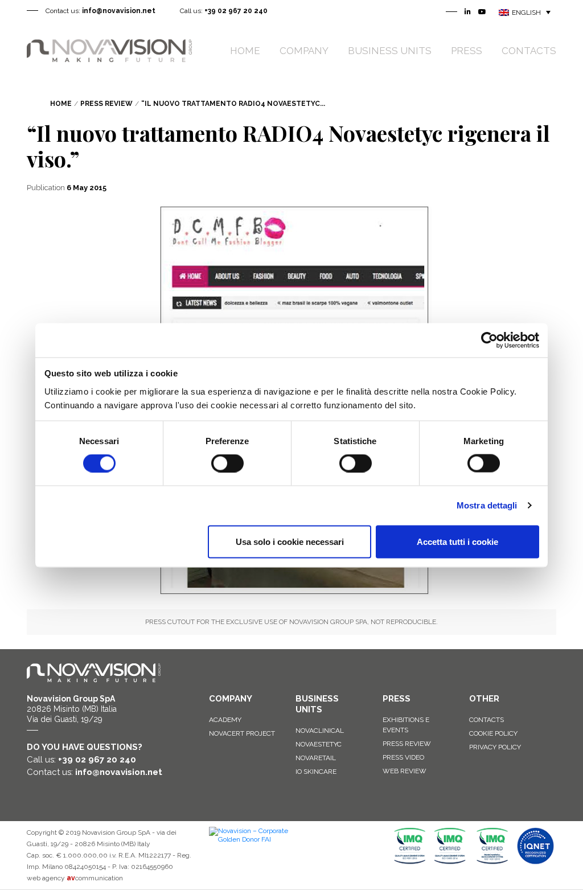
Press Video (403, 757)
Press (466, 50)
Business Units (390, 50)
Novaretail (315, 758)
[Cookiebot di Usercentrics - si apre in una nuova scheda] (489, 339)
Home (245, 50)
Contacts (529, 50)
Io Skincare (315, 772)
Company (304, 50)
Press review (407, 744)
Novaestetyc (318, 744)
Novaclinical (319, 731)
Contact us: (100, 11)
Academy (225, 720)
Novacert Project (242, 733)
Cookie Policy (493, 733)
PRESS (396, 699)
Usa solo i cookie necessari (290, 541)
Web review (404, 771)
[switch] (227, 463)
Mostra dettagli (487, 505)
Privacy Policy (495, 747)
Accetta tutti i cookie (457, 541)
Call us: (224, 11)
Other (484, 699)
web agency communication (75, 878)
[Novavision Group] (109, 50)
